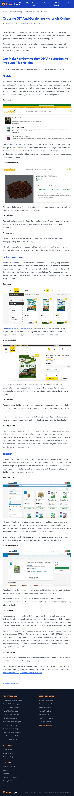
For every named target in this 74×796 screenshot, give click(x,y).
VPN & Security (57, 4)
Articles (69, 3)
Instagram (9, 753)
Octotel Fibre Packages (11, 715)
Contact (6, 774)
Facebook (8, 749)
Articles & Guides (9, 767)
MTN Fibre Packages (10, 718)
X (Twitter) (9, 757)
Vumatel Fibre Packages (11, 704)
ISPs (27, 3)
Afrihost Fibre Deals (46, 700)
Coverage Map (35, 4)
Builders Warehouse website (18, 328)
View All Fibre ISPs (45, 725)
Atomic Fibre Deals (45, 707)
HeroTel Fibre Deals (46, 718)
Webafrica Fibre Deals (47, 704)
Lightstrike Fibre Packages (12, 732)
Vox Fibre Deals (44, 715)
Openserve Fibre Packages (12, 700)
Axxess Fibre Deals (45, 711)
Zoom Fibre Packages (10, 725)
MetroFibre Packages (10, 711)
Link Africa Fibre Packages (12, 736)
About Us (6, 770)
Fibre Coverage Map (10, 739)
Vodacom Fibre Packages (12, 722)
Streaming (47, 3)
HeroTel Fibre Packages (11, 729)
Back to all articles (12, 684)
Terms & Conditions (10, 777)
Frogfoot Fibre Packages (11, 707)
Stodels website (13, 144)
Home (5, 12)
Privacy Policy (8, 781)
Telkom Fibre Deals (45, 722)
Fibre (12, 4)
